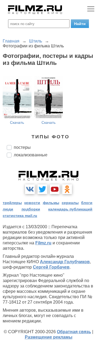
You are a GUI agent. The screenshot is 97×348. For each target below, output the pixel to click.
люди (8, 209)
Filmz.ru (43, 243)
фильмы (51, 203)
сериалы (70, 203)
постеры (22, 147)
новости (32, 203)
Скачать (17, 122)
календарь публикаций (70, 209)
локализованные (30, 155)
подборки (31, 209)
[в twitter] (42, 189)
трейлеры (12, 203)
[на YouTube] (55, 189)
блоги (86, 203)
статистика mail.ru (20, 215)
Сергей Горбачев (51, 267)
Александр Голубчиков (65, 261)
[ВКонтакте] (30, 189)
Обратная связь (74, 331)
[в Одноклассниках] (67, 189)
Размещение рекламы (48, 337)
